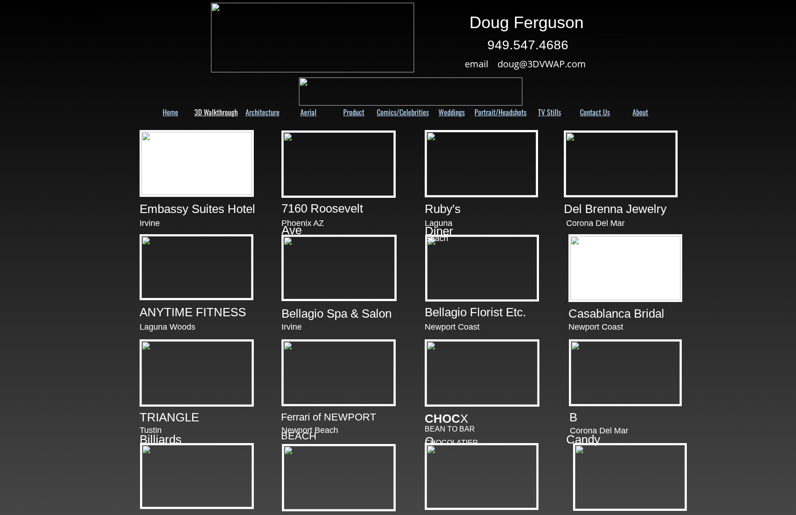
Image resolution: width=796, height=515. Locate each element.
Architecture (263, 112)
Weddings (452, 112)
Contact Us (595, 112)
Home (170, 112)
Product (353, 112)
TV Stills (549, 112)
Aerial (308, 112)
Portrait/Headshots (500, 112)
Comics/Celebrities (403, 112)
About (640, 112)
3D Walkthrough (216, 112)
